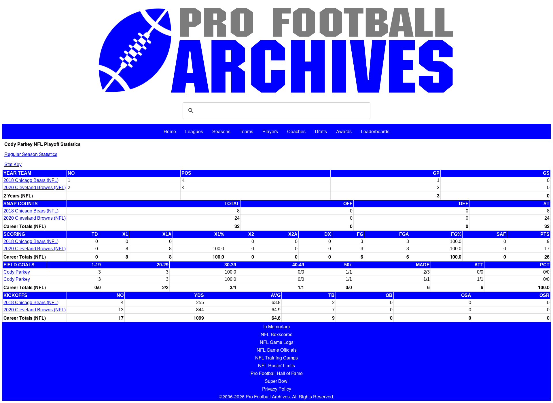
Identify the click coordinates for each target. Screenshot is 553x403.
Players (270, 131)
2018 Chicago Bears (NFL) (30, 180)
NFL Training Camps (276, 357)
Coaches (296, 131)
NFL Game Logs (276, 342)
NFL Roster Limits (276, 365)
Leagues (194, 131)
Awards (344, 131)
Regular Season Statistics (30, 154)
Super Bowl (277, 381)
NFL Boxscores (276, 334)
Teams (246, 131)
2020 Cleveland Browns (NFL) (34, 187)
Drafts (321, 131)
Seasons (221, 131)
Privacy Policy (276, 388)
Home (170, 131)
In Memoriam (276, 326)
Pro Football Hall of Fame (277, 373)
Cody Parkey (16, 272)
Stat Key (13, 164)
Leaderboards (375, 131)
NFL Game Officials (277, 349)
